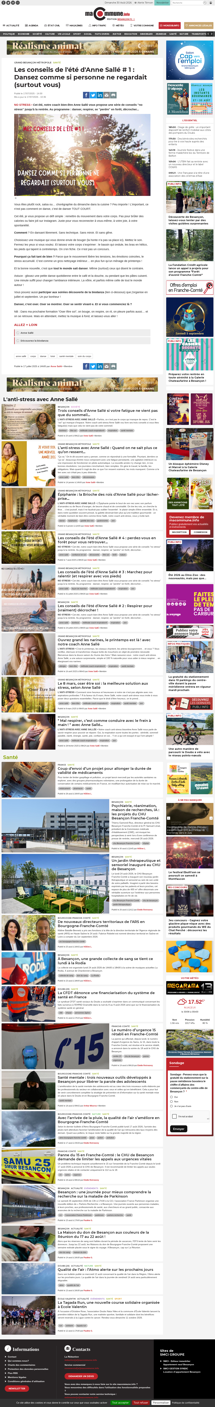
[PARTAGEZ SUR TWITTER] (93, 95)
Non (176, 1101)
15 (60, 1175)
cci (60, 1215)
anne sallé (21, 356)
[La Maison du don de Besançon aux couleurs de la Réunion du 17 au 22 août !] (28, 1240)
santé (88, 788)
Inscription (179, 532)
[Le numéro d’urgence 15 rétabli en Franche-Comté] (55, 1037)
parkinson (99, 1215)
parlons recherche (115, 1215)
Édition (112, 19)
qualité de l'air (73, 1285)
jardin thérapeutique (121, 904)
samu (67, 1175)
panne (146, 1056)
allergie (62, 666)
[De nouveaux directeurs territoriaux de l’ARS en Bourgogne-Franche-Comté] (28, 929)
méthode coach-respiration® (92, 430)
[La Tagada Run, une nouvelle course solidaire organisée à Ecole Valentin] (28, 1310)
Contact (12, 1356)
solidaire (69, 1326)
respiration (112, 430)
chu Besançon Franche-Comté (126, 843)
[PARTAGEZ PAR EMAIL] (106, 95)
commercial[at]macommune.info (82, 1368)
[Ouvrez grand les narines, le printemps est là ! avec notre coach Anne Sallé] (28, 647)
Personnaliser (161, 1402)
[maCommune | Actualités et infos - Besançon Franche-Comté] (107, 13)
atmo (61, 1285)
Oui (176, 1097)
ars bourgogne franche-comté (72, 941)
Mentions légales (17, 1377)
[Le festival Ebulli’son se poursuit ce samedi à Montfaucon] (189, 853)
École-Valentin (67, 1299)
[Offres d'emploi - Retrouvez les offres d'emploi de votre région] (189, 294)
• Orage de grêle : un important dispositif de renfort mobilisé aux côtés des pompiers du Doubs (190, 130)
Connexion (200, 532)
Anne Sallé (27, 332)
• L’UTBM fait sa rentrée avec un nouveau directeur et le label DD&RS (188, 164)
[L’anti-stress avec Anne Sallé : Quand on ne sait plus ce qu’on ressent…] (28, 455)
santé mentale (66, 356)
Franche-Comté (121, 1026)
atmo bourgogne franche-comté (72, 1138)
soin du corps (84, 356)
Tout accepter (120, 1402)
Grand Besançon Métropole (32, 62)
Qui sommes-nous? (18, 1361)
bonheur (63, 430)
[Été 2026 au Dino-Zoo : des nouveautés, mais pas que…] (189, 555)
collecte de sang (66, 976)
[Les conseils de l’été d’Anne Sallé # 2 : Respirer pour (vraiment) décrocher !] (28, 613)
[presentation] (168, 818)
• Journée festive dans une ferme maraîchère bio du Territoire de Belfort (189, 153)
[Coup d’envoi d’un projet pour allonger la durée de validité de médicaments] (28, 776)
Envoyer (178, 1129)
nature (123, 555)
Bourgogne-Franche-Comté (74, 918)
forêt (114, 555)
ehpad (68, 1013)
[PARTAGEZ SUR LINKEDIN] (100, 95)
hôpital (146, 843)
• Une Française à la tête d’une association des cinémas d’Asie (189, 174)
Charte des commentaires (21, 1365)
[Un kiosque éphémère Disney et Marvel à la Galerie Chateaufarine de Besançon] (189, 444)
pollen (100, 1138)
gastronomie (102, 521)
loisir (53, 356)
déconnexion (88, 477)
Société (75, 407)
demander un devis (81, 1376)
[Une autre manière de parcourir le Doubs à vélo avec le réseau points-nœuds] (189, 729)
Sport (118, 1299)
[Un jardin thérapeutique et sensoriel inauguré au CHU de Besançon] (55, 868)
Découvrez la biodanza (34, 340)
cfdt (60, 1013)
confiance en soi (79, 555)
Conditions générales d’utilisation (26, 1381)
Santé (57, 62)
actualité (77, 1188)
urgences (117, 1060)
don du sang (82, 976)
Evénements (91, 1188)
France (62, 765)
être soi (73, 430)
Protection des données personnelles (28, 1369)
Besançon (63, 407)
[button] (205, 2)
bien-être (76, 477)
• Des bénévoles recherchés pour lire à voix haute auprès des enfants (188, 141)
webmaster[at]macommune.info (81, 1397)
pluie (92, 1138)
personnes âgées (82, 1013)
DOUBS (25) (64, 989)
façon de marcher (79, 589)
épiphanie (72, 521)
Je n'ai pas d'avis (182, 1106)
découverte (94, 555)
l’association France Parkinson (78, 1215)
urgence (77, 1175)
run (60, 1326)
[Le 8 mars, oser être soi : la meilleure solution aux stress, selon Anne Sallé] (28, 691)
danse (43, 356)
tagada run (81, 1326)
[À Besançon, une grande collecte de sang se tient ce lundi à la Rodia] (28, 966)
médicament (64, 788)
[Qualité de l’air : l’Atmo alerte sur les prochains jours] (28, 1277)
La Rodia (95, 976)
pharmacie (78, 788)
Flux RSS (13, 1373)
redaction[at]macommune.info (81, 1360)
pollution (110, 1138)
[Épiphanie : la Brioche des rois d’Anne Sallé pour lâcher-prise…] (28, 502)
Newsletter (17, 1388)
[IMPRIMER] (113, 95)
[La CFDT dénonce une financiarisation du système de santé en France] (28, 1000)
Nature (96, 1114)
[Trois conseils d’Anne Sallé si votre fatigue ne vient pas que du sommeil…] (28, 418)
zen (113, 521)
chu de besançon (150, 900)
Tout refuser (141, 1402)
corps (33, 356)
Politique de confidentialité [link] (185, 1402)
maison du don (80, 1252)
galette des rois (87, 521)
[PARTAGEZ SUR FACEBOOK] (86, 95)
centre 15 (117, 1056)
